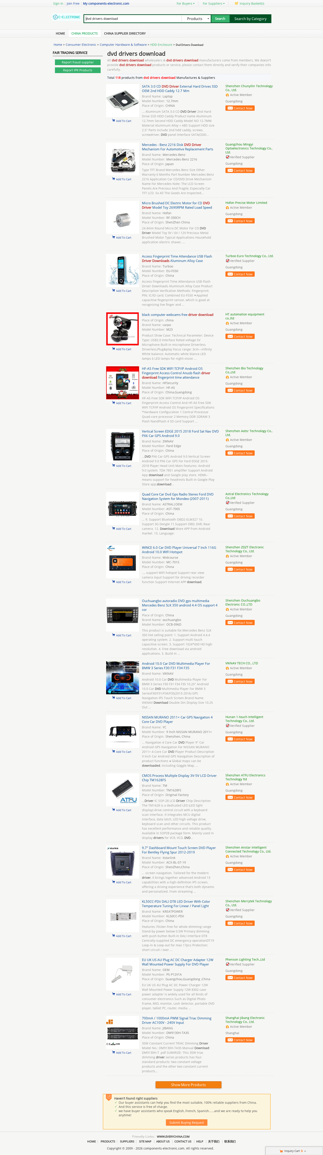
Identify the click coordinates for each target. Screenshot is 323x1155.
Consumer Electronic (81, 44)
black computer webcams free (177, 314)
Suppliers (127, 1141)
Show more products (188, 1084)
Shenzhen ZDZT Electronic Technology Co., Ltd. (244, 549)
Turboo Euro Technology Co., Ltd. (249, 256)
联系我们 (230, 1141)
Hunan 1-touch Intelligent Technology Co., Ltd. (244, 719)
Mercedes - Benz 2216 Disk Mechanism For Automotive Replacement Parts (177, 146)
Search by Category (250, 18)
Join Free (73, 3)
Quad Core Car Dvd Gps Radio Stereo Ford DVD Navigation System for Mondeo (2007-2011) (178, 496)
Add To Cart (123, 120)
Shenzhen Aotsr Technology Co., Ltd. (248, 433)
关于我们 (214, 1141)
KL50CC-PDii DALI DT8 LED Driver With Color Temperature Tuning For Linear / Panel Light (176, 903)
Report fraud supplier (78, 62)
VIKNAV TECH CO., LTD (241, 663)
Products (108, 1141)
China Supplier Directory (125, 33)
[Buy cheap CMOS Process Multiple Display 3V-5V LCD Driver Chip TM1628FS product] (122, 805)
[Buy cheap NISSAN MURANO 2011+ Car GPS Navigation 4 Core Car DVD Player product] (122, 747)
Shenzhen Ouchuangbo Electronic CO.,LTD (242, 602)
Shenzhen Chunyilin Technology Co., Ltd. (249, 88)
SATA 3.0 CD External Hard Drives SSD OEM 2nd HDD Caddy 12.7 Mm (180, 88)
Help (199, 1141)
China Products (84, 33)
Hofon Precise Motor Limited (246, 203)
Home (60, 33)
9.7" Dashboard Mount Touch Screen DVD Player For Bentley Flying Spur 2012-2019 (179, 850)
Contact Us (182, 1141)
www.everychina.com (173, 1136)
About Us (163, 1141)
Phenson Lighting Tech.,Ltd (245, 959)
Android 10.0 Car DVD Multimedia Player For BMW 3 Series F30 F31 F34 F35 (176, 665)
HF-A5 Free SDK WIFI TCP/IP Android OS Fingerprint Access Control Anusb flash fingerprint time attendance (176, 372)
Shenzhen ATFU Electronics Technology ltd (245, 777)
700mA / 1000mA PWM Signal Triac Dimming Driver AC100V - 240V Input (176, 1020)
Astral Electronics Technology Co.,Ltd (247, 496)
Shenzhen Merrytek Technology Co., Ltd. (248, 903)
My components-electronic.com (106, 3)
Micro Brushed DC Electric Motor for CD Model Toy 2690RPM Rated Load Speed (177, 205)
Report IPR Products (77, 70)
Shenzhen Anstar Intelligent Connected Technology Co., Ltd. (248, 849)
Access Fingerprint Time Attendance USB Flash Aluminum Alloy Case (177, 258)
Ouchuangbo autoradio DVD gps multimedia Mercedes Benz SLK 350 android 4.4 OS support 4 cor (180, 605)
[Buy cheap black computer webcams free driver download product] (122, 344)
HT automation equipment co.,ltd (244, 316)
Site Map (145, 1141)
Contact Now (243, 108)
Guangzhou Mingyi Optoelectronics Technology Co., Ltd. (248, 148)
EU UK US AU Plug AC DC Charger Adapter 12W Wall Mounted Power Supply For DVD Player (177, 962)
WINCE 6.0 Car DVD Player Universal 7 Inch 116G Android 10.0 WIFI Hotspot (179, 549)
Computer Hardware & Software (123, 44)
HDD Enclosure (161, 44)
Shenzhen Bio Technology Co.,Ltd (244, 370)
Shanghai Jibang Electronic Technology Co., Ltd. (245, 1020)
